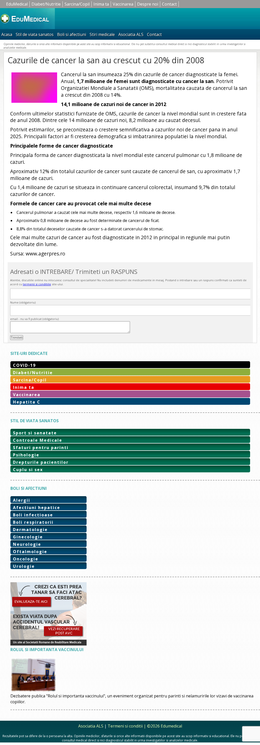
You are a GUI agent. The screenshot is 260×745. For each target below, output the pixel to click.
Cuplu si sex (28, 469)
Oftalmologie (30, 551)
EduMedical (17, 4)
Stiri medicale (102, 34)
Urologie (24, 566)
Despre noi (147, 4)
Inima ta (101, 4)
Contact (169, 4)
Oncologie (25, 559)
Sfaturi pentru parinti (41, 447)
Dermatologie (30, 529)
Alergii (21, 500)
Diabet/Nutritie (46, 4)
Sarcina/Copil (77, 4)
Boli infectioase (33, 515)
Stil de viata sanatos (35, 34)
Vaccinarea (123, 4)
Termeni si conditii (125, 726)
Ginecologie (28, 537)
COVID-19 (24, 365)
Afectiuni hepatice (36, 507)
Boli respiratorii (33, 522)
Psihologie (26, 455)
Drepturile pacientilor (41, 462)
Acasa (6, 34)
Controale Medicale (37, 440)
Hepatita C (26, 402)
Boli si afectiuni (71, 34)
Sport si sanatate (35, 433)
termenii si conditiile (37, 284)
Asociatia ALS (130, 34)
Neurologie (27, 544)
